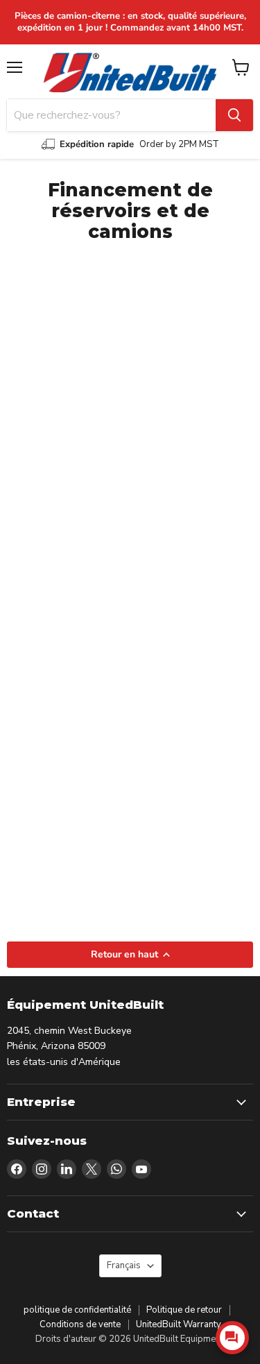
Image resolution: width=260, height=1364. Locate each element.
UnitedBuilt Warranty (178, 1324)
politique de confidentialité (77, 1310)
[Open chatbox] (232, 1337)
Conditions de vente (80, 1324)
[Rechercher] (234, 115)
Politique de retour (184, 1310)
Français (124, 1265)
